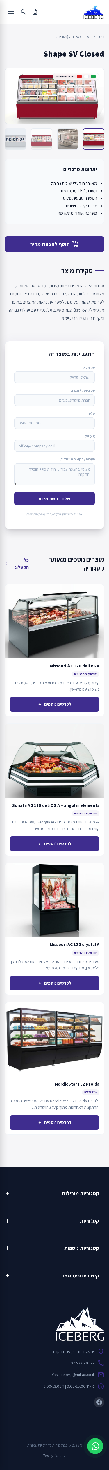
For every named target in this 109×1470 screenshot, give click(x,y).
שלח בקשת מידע (54, 499)
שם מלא (89, 367)
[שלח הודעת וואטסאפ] (95, 1446)
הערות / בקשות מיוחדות (77, 459)
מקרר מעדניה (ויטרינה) (73, 36)
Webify (48, 1455)
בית (101, 36)
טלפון (90, 413)
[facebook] (99, 1402)
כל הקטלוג (17, 564)
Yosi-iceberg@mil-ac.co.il (73, 1374)
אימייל (90, 436)
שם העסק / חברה (83, 390)
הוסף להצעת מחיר (54, 244)
